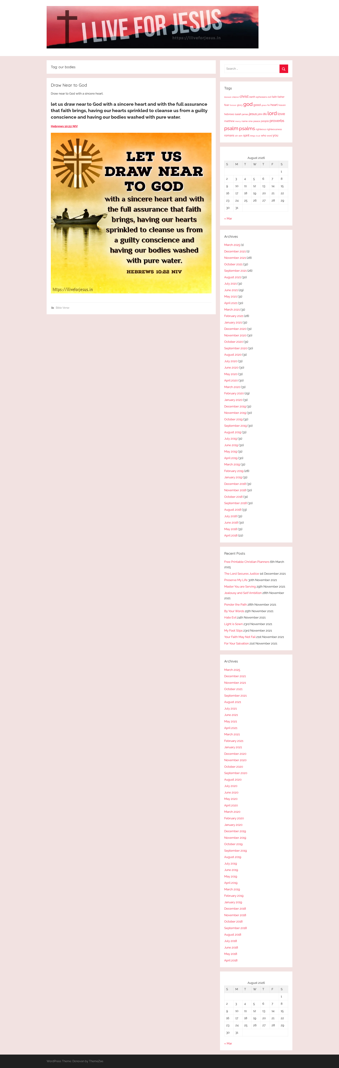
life (265, 114)
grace (264, 105)
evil (269, 97)
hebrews (229, 114)
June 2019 (231, 445)
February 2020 (234, 393)
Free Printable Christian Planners (246, 562)
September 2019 (235, 425)
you (275, 135)
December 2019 (235, 406)
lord (272, 113)
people (265, 120)
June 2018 (231, 522)
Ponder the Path (235, 604)
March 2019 (232, 464)
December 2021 (235, 251)
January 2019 (233, 477)
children (235, 97)
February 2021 (233, 316)
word (269, 136)
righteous (261, 129)
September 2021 (235, 270)
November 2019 (235, 413)
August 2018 (232, 509)
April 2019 (230, 458)
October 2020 (233, 341)
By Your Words (234, 611)
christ (244, 96)
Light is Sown (233, 624)
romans (229, 135)
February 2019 (233, 471)
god (248, 104)
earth (252, 96)
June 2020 (231, 367)
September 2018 (235, 503)
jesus (253, 114)
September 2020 (235, 348)
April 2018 (230, 535)
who (263, 135)
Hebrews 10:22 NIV (64, 126)
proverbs (277, 121)
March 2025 (232, 245)
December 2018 (235, 484)
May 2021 (230, 296)
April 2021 (230, 303)
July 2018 (230, 516)
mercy (238, 121)
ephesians (261, 97)
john (260, 114)
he (268, 105)
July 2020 (230, 361)
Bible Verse (62, 307)
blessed (227, 97)
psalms (247, 128)
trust (258, 136)
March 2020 (232, 387)
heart (274, 105)
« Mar (228, 218)
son (240, 135)
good (257, 105)
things (252, 136)
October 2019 (233, 419)
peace (256, 121)
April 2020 (231, 380)
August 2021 (232, 277)
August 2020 (233, 354)
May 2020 (230, 374)
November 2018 (235, 490)
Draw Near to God (69, 85)
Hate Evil (230, 617)
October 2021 (233, 264)
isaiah (238, 114)
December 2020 (235, 329)
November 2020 (235, 335)
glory (240, 105)
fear (226, 104)
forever (233, 105)
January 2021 (233, 322)
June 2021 (231, 290)
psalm (231, 128)
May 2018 (230, 529)
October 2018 (233, 496)
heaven (282, 105)
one (250, 121)
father (281, 96)
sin (236, 135)
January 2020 (233, 400)
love (281, 114)
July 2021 (230, 283)
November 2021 (235, 257)
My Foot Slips (233, 630)
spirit (246, 135)
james (245, 114)
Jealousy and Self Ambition (243, 593)
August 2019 (232, 432)
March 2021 (232, 309)
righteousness (274, 129)
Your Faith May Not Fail (239, 637)
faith (274, 96)
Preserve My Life (236, 580)
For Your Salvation (236, 643)
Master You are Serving (240, 586)
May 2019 (230, 451)
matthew (229, 121)
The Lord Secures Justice (241, 573)
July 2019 (230, 438)
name (245, 121)
